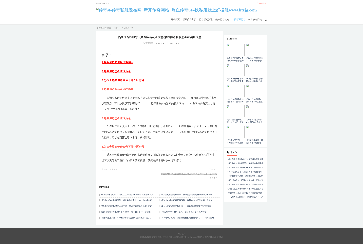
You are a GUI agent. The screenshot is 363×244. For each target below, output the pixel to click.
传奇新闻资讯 (206, 19)
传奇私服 (220, 237)
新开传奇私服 (189, 19)
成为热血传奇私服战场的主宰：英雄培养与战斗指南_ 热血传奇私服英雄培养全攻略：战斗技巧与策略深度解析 (126, 207)
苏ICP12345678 (203, 237)
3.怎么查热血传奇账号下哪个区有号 (123, 80)
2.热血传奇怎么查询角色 (116, 71)
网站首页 (175, 19)
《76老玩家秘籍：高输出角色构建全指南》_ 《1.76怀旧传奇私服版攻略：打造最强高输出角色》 (187, 219)
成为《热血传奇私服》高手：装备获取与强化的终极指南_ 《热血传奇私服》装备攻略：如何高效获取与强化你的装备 (187, 207)
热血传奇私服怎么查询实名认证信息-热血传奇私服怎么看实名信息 (127, 195)
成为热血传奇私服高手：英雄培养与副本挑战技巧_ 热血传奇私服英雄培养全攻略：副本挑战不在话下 (186, 195)
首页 (116, 28)
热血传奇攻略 (222, 19)
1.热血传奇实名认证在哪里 (117, 62)
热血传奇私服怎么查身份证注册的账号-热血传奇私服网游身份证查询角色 (189, 176)
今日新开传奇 (238, 19)
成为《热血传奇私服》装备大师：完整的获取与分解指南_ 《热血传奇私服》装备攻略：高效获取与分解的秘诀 (126, 213)
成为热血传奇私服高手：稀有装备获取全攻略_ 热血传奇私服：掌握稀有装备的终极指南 (126, 201)
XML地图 (212, 237)
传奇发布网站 (255, 19)
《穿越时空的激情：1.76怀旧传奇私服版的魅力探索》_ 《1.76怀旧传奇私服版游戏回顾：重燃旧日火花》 (185, 213)
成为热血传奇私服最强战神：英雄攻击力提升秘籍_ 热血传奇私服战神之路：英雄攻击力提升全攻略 (186, 201)
